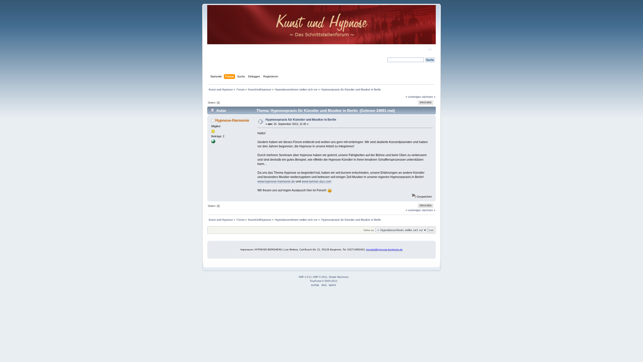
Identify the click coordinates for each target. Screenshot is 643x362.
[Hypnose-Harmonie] (213, 142)
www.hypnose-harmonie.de (276, 181)
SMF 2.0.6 (305, 277)
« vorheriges (413, 96)
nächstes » (428, 96)
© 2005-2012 (329, 281)
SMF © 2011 (320, 277)
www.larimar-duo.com (316, 181)
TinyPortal (315, 281)
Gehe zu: (369, 230)
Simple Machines (338, 277)
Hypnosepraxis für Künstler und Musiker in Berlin (300, 119)
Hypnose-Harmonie (232, 120)
